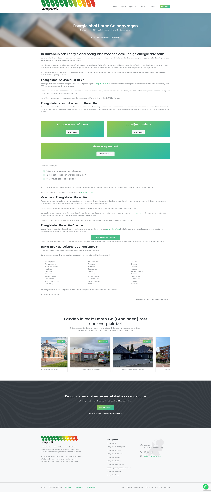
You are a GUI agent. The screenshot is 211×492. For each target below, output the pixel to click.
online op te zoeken (87, 192)
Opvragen (132, 6)
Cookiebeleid (91, 487)
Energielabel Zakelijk (114, 461)
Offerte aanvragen (105, 154)
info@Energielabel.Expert (153, 456)
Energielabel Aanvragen (115, 464)
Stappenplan (138, 487)
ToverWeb (68, 487)
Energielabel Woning (114, 471)
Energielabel (111, 443)
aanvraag (139, 213)
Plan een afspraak (105, 408)
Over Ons (143, 6)
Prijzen (123, 6)
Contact (152, 6)
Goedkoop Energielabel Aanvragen (119, 468)
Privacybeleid (79, 487)
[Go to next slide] (162, 353)
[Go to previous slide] (48, 353)
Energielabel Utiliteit (114, 450)
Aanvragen (164, 6)
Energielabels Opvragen (105, 237)
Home (115, 6)
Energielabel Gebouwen (115, 454)
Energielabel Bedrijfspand (116, 447)
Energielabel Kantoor (114, 457)
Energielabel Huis (113, 475)
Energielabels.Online (113, 229)
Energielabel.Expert (101, 84)
